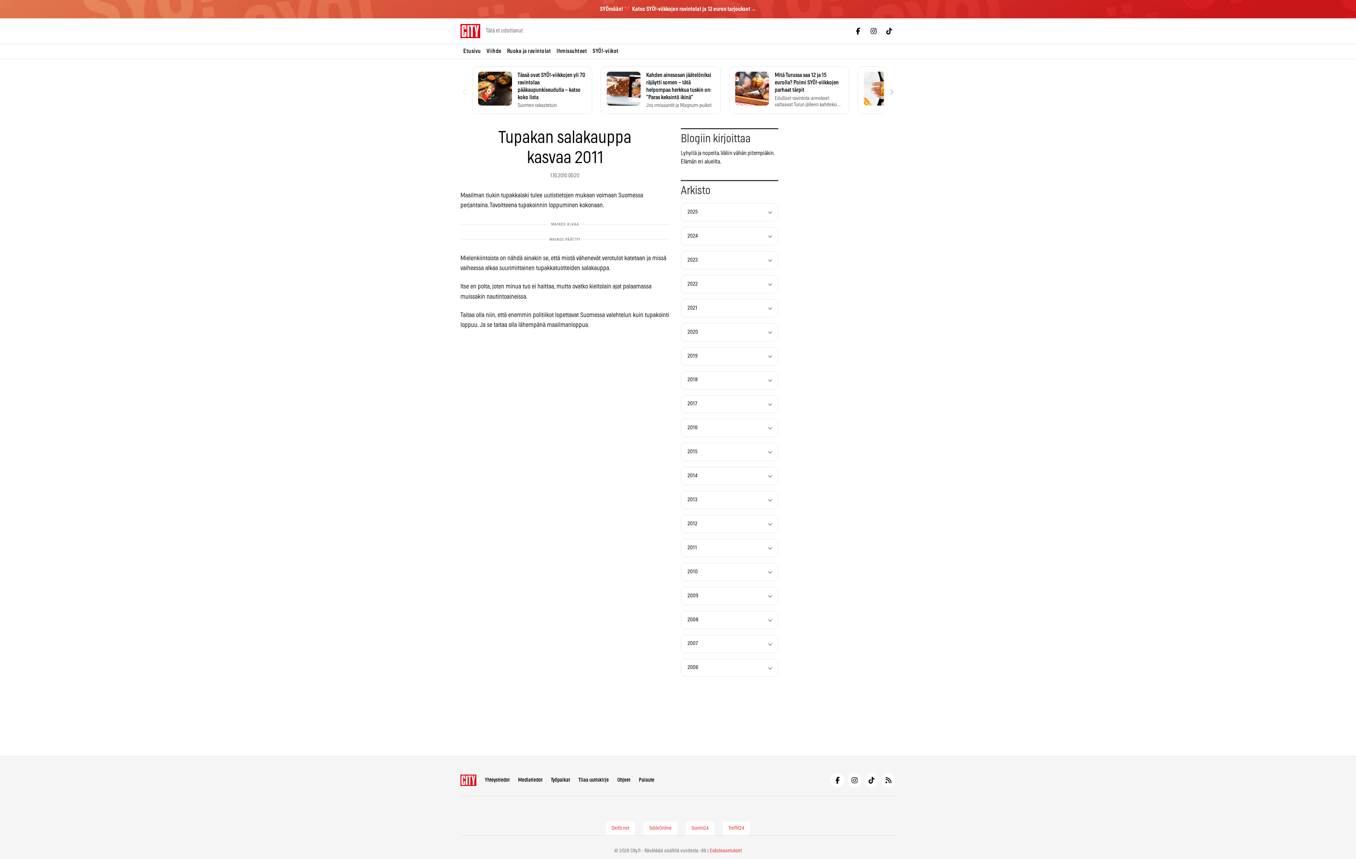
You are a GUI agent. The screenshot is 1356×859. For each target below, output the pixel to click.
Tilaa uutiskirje (593, 780)
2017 (692, 403)
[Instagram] (873, 31)
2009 (693, 595)
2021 (692, 308)
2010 (693, 571)
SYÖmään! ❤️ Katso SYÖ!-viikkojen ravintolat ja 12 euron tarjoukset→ (678, 9)
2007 (693, 643)
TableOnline (660, 828)
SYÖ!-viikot (606, 51)
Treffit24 (736, 828)
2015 (692, 451)
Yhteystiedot (497, 780)
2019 (693, 356)
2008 (693, 619)
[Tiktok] (889, 31)
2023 (693, 260)
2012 (692, 523)
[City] (468, 780)
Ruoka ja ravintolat (529, 51)
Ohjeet (623, 780)
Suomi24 (700, 828)
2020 (693, 332)
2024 (693, 236)
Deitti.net (620, 828)
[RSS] (888, 780)
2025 (693, 212)
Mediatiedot (530, 780)
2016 (693, 427)
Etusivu (472, 51)
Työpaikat (560, 780)
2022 (693, 284)
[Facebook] (858, 31)
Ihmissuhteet (572, 51)
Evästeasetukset (726, 850)
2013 (692, 499)
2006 (693, 667)
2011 (692, 547)
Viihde (494, 51)
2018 (693, 379)
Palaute (646, 780)
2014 (692, 475)
